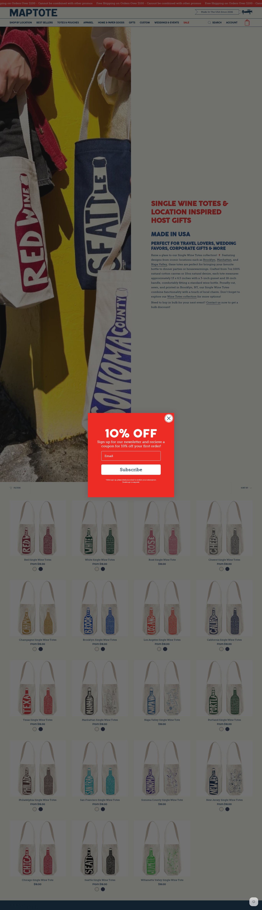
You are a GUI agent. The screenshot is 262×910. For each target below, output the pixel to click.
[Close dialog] (169, 418)
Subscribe (131, 469)
